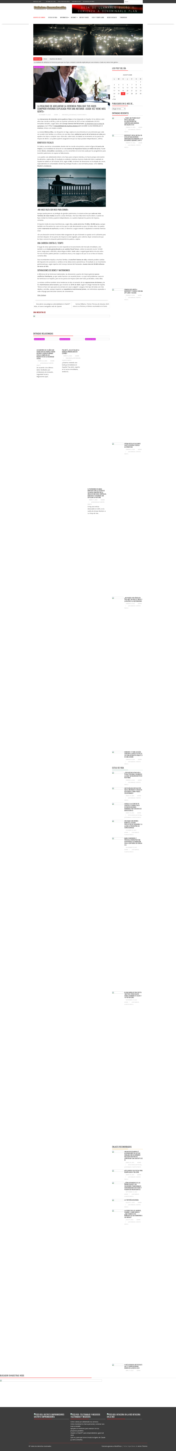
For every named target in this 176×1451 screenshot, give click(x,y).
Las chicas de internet (89, 1)
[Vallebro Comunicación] (88, 55)
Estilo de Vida (52, 17)
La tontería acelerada (131, 1200)
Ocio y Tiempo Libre (98, 17)
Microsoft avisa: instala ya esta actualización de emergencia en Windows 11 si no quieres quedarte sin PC (133, 137)
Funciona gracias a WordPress (112, 1446)
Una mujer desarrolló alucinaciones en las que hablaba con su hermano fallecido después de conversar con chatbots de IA (133, 1155)
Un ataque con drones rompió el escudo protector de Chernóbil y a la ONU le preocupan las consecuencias (133, 824)
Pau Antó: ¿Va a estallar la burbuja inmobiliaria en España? (70, 351)
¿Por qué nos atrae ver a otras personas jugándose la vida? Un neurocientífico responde (133, 775)
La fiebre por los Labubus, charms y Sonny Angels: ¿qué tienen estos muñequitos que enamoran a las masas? (133, 1213)
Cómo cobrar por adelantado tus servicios (84, 1422)
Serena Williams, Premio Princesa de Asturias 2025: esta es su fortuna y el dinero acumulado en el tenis (91, 305)
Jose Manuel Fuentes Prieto (77, 115)
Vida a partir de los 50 (64, 1)
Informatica (64, 17)
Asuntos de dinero (39, 17)
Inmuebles (65, 115)
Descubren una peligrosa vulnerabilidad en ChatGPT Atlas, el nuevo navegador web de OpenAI (52, 305)
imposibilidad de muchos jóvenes (66, 126)
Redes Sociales (112, 17)
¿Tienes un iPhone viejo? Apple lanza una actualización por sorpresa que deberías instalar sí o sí (132, 121)
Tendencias (123, 17)
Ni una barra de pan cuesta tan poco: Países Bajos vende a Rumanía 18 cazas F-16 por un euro (133, 995)
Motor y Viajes (84, 17)
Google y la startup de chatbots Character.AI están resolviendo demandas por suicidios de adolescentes (133, 807)
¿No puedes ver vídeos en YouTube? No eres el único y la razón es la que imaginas (133, 599)
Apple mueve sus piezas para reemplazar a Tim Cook (133, 1171)
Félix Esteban (41, 295)
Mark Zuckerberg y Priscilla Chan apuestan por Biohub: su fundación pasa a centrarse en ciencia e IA (133, 841)
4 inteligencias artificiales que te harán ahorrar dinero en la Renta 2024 (133, 1366)
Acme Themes (142, 1446)
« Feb (114, 99)
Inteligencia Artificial (135, 815)
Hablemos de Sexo (76, 1)
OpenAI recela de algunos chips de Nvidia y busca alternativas (132, 445)
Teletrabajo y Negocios (80, 1416)
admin (56, 115)
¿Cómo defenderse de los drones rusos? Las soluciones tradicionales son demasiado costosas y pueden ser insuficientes (133, 1186)
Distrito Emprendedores (44, 1416)
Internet (73, 17)
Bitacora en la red (51, 1)
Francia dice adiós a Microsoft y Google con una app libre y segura (133, 291)
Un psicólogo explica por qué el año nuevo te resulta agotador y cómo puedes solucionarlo (133, 790)
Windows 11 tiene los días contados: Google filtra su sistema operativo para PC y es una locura (133, 754)
